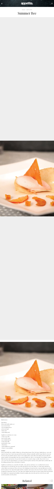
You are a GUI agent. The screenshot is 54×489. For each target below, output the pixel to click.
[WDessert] (27, 417)
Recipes (23, 9)
